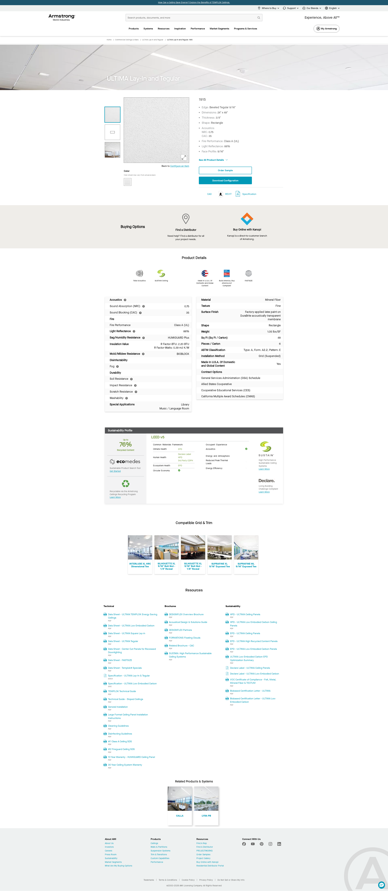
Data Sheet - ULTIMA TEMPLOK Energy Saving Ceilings (132, 616)
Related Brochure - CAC (181, 645)
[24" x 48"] (112, 132)
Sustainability (111, 858)
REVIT (228, 194)
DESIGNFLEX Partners (180, 630)
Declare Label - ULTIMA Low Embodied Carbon (254, 673)
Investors (109, 847)
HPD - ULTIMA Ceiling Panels (245, 614)
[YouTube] (252, 844)
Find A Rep (201, 843)
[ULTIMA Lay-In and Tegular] (112, 149)
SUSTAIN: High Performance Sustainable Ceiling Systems (190, 655)
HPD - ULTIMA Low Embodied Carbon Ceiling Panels (253, 623)
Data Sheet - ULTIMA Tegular (123, 641)
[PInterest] (261, 844)
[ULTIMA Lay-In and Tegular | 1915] (112, 114)
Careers (108, 851)
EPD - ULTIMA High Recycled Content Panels (254, 641)
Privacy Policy (206, 880)
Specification (249, 194)
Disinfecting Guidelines (120, 733)
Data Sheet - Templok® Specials (125, 667)
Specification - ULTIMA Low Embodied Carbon (132, 683)
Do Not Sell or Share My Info (230, 880)
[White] (127, 182)
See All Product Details (211, 159)
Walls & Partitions (159, 847)
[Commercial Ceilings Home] (61, 17)
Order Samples (203, 854)
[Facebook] (244, 844)
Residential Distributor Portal (210, 866)
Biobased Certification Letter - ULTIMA (250, 690)
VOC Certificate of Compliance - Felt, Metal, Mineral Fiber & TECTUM (253, 681)
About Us (109, 843)
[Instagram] (270, 844)
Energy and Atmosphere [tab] (218, 456)
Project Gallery (203, 858)
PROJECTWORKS (204, 851)
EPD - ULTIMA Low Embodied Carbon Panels (253, 649)
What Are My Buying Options (118, 866)
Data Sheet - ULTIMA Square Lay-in (126, 633)
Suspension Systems (160, 851)
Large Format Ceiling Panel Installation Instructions (128, 716)
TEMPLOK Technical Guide (122, 691)
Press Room (110, 854)
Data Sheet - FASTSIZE (120, 660)
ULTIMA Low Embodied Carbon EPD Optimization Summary (249, 658)
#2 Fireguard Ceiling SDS (121, 749)
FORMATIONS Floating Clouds (184, 637)
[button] (381, 885)
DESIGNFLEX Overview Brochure (186, 614)
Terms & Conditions (168, 880)
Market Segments (113, 862)
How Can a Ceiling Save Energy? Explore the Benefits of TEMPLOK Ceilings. (194, 2)
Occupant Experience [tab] (216, 444)
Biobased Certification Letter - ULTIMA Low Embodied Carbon (252, 700)
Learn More (115, 497)
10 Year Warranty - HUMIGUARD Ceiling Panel (131, 757)
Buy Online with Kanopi (207, 862)
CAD (209, 194)
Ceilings (154, 843)
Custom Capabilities (160, 858)
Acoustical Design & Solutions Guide (188, 622)
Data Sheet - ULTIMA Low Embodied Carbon (131, 625)
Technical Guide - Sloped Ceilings (125, 699)
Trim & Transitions (159, 854)
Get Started (115, 471)
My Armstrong (329, 28)
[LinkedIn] (279, 844)
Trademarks (149, 880)
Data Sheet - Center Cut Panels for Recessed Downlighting (132, 650)
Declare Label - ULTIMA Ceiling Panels (250, 667)
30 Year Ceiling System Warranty (125, 764)
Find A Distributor (204, 847)
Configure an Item (179, 166)
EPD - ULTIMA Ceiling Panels (245, 633)
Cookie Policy (188, 880)
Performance (157, 862)
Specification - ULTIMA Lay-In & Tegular (129, 675)
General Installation (118, 706)
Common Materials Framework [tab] (168, 444)
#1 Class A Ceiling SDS (120, 741)
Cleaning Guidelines (118, 725)
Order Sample (225, 170)
